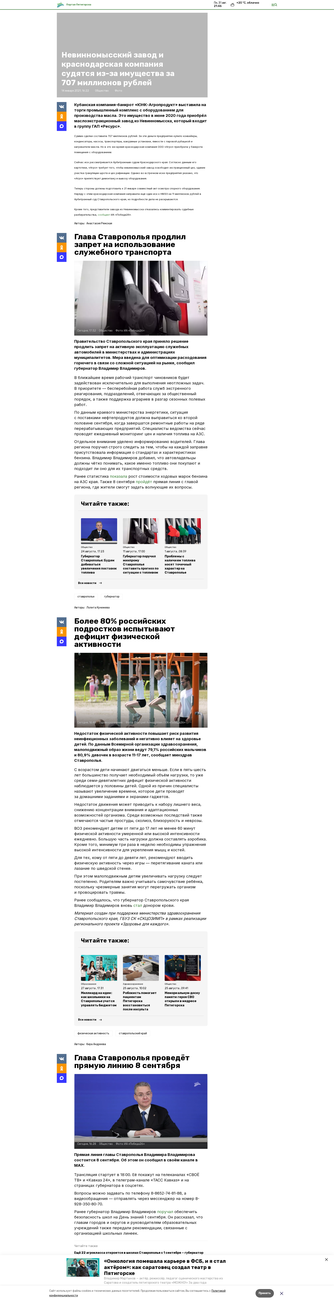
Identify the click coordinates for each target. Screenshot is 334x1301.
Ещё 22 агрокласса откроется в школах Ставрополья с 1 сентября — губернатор (138, 1253)
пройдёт (144, 481)
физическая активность (93, 1033)
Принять (265, 1293)
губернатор (111, 596)
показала (118, 476)
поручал (165, 1211)
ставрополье (86, 596)
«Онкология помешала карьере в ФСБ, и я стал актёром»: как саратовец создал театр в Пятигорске (165, 1267)
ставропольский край (133, 1033)
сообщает (104, 214)
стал (137, 905)
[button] (82, 1267)
